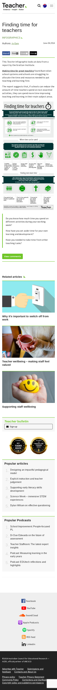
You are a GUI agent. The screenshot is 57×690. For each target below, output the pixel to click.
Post (14, 53)
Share (5, 53)
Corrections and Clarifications (36, 679)
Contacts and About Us (25, 671)
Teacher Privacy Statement (31, 676)
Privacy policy (8, 676)
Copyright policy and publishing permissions (23, 682)
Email (23, 53)
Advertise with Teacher (13, 668)
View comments (12, 256)
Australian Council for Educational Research (27, 658)
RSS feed (30, 637)
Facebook (31, 600)
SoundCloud (32, 615)
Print (32, 53)
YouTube (31, 608)
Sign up (13, 426)
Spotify (30, 629)
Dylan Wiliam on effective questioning (30, 505)
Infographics (11, 37)
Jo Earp (15, 43)
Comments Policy (10, 679)
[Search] (39, 5)
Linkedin (30, 644)
